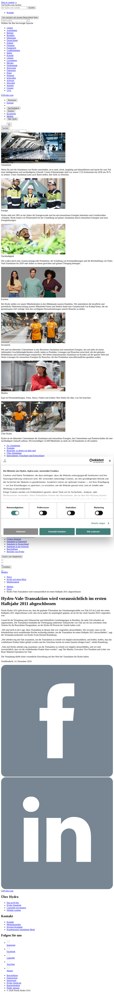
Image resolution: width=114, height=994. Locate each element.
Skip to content (9, 2)
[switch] (43, 513)
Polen (9, 73)
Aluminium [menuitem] (12, 100)
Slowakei (11, 83)
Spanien (10, 85)
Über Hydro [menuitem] (12, 119)
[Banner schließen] (110, 461)
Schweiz (10, 80)
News (9, 589)
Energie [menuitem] (10, 103)
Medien (4, 572)
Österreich (11, 70)
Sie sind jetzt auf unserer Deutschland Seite (20, 18)
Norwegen (11, 68)
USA (9, 90)
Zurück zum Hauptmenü (12, 557)
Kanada (10, 55)
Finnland (10, 45)
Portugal (10, 75)
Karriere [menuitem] (11, 111)
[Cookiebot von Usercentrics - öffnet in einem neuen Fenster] (91, 461)
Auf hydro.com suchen (11, 5)
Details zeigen (98, 523)
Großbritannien (13, 50)
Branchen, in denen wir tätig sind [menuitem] (21, 450)
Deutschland (12, 40)
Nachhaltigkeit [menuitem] (13, 108)
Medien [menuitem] (10, 116)
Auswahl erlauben (57, 531)
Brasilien (10, 35)
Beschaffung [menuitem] (12, 549)
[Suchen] (2, 125)
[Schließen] (5, 125)
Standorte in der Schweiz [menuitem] (18, 546)
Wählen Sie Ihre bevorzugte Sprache (17, 23)
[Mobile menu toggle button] (9, 125)
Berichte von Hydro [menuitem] (15, 551)
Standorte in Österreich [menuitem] (17, 541)
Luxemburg (12, 60)
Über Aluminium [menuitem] (14, 453)
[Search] (28, 20)
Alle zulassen (93, 531)
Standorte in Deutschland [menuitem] (18, 544)
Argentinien (12, 30)
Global (10, 28)
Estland (10, 43)
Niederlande (12, 65)
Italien (9, 53)
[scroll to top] (2, 570)
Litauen (10, 58)
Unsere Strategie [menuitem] (14, 539)
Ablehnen (20, 531)
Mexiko (10, 63)
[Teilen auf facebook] (57, 776)
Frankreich (11, 48)
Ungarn (10, 88)
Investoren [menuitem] (11, 114)
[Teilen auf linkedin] (57, 888)
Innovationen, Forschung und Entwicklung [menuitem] (25, 455)
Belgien (10, 33)
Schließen (6, 567)
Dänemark (11, 38)
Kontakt (10, 12)
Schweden (11, 78)
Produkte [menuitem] (11, 448)
